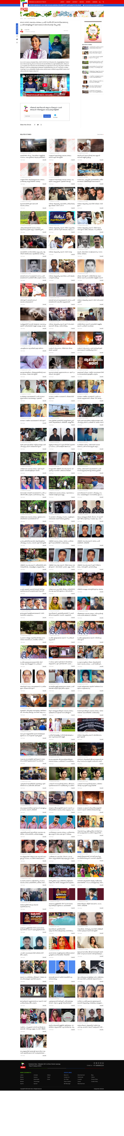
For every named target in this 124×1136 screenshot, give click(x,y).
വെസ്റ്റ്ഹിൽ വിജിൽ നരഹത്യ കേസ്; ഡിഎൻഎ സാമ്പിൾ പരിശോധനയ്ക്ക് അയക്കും (61, 470)
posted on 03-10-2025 (83, 418)
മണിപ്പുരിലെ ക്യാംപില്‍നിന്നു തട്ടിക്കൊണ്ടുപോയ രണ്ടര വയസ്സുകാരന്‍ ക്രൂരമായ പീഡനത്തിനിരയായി (62, 882)
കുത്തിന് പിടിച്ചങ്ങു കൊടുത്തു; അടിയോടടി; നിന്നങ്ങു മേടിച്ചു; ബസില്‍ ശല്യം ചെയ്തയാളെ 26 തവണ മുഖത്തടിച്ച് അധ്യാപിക (33, 711)
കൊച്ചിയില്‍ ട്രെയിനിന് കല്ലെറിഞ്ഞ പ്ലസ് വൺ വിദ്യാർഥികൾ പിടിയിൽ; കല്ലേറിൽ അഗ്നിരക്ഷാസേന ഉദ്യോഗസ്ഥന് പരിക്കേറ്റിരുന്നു (61, 421)
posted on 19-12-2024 (26, 731)
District (74, 2)
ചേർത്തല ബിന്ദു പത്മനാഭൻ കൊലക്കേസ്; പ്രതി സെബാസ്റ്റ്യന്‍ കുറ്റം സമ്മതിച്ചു (88, 445)
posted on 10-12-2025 (26, 225)
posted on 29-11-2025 (26, 273)
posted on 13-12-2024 (54, 732)
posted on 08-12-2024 (54, 781)
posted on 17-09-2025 (83, 514)
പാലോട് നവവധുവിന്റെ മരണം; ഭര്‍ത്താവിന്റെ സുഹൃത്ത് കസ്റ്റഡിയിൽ (89, 784)
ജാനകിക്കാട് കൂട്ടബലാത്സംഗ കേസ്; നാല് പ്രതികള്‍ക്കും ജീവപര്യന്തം (33, 1002)
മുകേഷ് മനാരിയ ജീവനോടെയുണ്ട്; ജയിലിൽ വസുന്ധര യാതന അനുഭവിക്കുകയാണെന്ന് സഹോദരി (90, 953)
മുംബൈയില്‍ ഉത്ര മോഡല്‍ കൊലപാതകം (29, 204)
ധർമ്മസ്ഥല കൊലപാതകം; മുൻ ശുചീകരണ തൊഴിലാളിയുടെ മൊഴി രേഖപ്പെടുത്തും (32, 470)
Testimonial (80, 1077)
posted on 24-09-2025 (26, 466)
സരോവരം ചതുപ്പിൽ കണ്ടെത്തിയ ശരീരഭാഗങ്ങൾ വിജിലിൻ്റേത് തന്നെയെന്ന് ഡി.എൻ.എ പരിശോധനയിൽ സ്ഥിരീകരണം (90, 180)
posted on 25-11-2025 (83, 297)
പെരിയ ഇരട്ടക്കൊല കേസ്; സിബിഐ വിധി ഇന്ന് (89, 639)
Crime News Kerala (31, 18)
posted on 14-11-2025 (54, 345)
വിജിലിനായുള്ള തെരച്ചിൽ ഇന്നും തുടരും (90, 589)
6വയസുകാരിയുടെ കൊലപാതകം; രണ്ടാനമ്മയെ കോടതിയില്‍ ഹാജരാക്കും (90, 712)
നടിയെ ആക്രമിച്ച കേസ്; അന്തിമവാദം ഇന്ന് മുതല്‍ (89, 736)
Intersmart (102, 1088)
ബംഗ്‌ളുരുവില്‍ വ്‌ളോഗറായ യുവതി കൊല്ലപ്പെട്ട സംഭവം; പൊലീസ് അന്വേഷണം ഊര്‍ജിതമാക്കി (33, 857)
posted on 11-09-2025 (26, 586)
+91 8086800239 (98, 1065)
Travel (48, 1077)
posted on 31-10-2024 (54, 950)
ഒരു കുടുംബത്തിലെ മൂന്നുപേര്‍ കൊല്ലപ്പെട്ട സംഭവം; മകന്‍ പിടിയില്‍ (33, 809)
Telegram (55, 117)
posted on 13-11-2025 (83, 345)
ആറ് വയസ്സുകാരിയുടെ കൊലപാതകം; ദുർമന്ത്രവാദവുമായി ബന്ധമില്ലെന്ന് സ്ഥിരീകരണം (61, 712)
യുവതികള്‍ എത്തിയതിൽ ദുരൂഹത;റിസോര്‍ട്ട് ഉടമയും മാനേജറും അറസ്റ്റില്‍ (61, 930)
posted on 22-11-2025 (26, 345)
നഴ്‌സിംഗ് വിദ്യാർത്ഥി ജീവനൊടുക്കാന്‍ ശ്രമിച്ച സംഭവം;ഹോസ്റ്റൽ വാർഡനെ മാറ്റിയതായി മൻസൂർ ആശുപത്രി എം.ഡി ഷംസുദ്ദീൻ (90, 760)
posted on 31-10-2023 (26, 998)
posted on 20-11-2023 (83, 974)
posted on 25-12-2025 (54, 153)
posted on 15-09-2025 (54, 538)
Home (21, 18)
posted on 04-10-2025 (54, 418)
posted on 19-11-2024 (54, 901)
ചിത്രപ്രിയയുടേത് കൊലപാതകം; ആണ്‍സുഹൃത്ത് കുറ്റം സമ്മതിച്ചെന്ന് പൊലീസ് (31, 229)
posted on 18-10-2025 (83, 370)
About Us (66, 1075)
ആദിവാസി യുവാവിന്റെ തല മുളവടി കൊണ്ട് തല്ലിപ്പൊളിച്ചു (88, 156)
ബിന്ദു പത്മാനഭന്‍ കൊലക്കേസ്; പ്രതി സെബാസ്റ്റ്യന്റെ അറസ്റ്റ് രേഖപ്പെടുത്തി (89, 469)
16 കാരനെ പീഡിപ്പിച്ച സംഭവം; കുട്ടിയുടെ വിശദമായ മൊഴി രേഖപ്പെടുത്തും (61, 518)
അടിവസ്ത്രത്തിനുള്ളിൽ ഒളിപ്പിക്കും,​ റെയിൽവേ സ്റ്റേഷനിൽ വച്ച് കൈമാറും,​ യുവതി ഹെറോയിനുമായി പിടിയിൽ (61, 1026)
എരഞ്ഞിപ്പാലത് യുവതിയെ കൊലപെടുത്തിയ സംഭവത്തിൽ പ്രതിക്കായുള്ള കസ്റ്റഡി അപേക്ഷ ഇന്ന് (32, 833)
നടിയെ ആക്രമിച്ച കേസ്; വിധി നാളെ (60, 252)
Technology (36, 1081)
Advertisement (81, 1075)
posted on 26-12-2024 (54, 659)
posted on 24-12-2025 (83, 153)
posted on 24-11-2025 (83, 321)
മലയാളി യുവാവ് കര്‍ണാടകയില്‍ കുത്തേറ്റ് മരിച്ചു (60, 978)
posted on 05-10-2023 (83, 998)
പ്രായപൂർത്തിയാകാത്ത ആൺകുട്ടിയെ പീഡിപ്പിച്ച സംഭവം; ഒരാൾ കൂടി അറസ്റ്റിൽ (33, 542)
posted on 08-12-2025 (54, 225)
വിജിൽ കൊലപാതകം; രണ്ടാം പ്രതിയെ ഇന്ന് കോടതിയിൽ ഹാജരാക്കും (61, 542)
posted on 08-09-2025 (26, 610)
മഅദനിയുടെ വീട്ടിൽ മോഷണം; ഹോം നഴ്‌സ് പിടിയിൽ (89, 904)
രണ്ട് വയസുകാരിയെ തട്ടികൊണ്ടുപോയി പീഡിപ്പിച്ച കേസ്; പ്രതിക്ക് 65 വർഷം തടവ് (90, 421)
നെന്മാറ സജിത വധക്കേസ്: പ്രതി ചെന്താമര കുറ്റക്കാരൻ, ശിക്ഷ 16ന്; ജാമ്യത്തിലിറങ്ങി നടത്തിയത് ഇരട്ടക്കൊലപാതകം (89, 397)
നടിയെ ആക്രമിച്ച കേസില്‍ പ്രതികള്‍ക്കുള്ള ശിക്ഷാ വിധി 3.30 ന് (62, 204)
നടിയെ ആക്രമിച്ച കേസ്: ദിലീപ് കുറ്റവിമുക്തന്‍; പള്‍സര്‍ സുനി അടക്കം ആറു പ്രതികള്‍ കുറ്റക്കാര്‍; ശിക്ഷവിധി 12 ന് (62, 229)
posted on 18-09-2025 (26, 514)
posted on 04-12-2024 (54, 805)
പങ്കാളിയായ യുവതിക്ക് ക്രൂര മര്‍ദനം (31, 348)
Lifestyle (36, 1075)
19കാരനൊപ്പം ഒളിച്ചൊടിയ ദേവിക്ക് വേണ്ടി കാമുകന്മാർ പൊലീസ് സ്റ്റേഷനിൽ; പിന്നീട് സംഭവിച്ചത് (90, 832)
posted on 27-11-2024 (26, 854)
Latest (62, 2)
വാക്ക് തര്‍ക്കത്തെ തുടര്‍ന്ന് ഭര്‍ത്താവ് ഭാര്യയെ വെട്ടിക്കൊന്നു (90, 687)
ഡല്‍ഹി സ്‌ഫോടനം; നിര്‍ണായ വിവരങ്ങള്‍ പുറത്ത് (61, 349)
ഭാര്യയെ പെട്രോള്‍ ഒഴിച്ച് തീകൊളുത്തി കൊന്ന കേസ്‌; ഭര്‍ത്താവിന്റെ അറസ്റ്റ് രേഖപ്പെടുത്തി (89, 809)
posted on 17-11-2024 (83, 926)
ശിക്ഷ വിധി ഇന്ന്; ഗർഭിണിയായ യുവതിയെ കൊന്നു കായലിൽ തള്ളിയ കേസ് (90, 277)
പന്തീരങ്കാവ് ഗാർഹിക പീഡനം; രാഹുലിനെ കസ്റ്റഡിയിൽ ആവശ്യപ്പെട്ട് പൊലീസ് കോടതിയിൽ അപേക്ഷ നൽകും (62, 857)
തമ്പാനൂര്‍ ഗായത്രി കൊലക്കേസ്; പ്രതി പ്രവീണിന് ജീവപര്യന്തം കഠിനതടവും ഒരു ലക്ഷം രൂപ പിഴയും (33, 494)
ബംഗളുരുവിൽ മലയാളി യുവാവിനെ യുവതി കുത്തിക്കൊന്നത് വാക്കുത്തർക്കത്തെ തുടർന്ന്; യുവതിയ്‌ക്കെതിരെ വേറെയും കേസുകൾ (33, 1052)
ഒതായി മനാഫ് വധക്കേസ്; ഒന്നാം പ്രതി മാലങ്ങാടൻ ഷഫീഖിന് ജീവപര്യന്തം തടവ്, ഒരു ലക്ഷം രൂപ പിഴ (33, 277)
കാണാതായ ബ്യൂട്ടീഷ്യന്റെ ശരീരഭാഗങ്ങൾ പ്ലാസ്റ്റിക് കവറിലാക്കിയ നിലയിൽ (61, 954)
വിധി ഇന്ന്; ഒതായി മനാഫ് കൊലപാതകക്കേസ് (28, 301)
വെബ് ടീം (27, 30)
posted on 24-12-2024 (83, 659)
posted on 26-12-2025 (26, 153)
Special (35, 1083)
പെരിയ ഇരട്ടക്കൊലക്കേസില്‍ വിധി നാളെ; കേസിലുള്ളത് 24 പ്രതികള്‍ (31, 663)
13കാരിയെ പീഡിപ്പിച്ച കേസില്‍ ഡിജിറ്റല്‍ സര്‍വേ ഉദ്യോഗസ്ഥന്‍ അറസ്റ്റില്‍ (90, 930)
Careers (94, 2)
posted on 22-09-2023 (26, 1024)
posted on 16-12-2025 (83, 177)
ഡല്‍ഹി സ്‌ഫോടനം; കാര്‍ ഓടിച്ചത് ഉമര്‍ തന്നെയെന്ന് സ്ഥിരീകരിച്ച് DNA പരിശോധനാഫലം (89, 349)
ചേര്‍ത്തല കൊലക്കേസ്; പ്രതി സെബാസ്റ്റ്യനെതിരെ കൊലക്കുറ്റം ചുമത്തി (32, 397)
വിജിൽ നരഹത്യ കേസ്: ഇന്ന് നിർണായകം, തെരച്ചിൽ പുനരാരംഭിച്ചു (89, 566)
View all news (100, 134)
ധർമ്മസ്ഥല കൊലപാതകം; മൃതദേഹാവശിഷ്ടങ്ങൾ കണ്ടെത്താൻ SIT (33, 518)
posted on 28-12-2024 (54, 635)
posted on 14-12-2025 (26, 201)
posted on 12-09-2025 (54, 562)
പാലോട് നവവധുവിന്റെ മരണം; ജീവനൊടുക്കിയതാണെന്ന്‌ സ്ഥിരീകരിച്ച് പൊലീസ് (62, 784)
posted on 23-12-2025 (54, 177)
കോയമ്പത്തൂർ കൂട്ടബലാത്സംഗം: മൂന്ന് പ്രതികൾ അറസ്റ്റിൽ (62, 373)
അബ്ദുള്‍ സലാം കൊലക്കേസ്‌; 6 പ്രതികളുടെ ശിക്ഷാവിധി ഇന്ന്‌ (33, 687)
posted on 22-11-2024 (83, 878)
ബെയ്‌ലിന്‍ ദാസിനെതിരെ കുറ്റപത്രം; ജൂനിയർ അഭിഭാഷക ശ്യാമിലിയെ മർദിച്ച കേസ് (33, 253)
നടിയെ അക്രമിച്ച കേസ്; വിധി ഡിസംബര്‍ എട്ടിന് (90, 301)
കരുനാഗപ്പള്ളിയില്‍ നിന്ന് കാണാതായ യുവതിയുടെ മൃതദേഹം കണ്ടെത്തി (61, 904)
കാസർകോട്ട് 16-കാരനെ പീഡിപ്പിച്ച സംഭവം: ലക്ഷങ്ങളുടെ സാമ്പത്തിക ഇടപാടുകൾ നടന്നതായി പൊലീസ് (89, 494)
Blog (92, 1075)
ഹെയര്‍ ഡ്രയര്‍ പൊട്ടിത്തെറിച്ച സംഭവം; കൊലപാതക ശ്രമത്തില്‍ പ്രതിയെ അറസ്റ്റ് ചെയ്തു (33, 882)
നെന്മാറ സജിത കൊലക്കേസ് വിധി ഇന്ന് (32, 420)
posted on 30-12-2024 (83, 611)
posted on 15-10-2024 (26, 974)
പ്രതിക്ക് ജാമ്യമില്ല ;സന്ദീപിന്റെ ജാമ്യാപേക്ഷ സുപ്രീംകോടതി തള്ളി (61, 736)
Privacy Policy (94, 1079)
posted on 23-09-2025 (54, 466)
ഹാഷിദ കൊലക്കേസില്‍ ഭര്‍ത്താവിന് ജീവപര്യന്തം (31, 954)
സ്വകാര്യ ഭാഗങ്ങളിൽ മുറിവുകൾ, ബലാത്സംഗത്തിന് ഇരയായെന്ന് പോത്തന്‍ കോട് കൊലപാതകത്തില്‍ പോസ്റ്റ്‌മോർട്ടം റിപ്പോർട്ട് (33, 760)
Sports (88, 2)
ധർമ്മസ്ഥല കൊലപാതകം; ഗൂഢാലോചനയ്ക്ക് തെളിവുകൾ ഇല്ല (61, 494)
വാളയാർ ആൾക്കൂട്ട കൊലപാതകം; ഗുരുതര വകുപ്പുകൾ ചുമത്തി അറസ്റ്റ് (61, 180)
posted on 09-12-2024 (26, 781)
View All (44, 159)
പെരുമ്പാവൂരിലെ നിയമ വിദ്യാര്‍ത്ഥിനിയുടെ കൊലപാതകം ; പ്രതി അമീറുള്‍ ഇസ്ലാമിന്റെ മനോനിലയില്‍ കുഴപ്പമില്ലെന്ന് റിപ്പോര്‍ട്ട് (90, 663)
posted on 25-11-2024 (83, 854)
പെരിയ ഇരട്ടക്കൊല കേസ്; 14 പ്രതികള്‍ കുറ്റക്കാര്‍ (61, 639)
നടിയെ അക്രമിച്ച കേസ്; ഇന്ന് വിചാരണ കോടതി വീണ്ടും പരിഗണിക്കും (61, 325)
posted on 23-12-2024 (26, 684)
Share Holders (67, 1081)
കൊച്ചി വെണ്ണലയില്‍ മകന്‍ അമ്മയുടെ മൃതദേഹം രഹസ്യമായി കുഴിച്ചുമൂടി (32, 735)
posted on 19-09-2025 (54, 490)
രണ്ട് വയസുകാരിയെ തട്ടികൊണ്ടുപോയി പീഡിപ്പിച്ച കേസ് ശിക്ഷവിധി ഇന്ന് (33, 445)
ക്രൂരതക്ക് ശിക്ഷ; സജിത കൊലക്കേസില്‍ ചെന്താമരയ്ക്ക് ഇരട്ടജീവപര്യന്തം (90, 373)
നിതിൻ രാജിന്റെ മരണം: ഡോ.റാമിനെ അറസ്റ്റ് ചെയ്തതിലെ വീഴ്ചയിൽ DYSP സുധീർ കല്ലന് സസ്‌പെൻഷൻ (55, 5)
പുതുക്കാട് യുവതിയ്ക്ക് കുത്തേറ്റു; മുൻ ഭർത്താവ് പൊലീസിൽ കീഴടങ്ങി (32, 784)
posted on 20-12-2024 (83, 684)
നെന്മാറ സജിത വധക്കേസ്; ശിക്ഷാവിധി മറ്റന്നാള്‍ (61, 397)
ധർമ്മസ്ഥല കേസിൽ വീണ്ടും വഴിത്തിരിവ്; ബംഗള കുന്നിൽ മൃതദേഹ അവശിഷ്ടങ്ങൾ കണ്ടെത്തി (62, 590)
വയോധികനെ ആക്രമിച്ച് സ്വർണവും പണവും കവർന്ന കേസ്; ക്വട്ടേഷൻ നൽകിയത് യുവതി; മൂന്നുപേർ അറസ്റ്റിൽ (90, 1026)
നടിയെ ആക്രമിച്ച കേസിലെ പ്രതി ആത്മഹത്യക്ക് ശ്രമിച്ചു (62, 277)
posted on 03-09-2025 (54, 610)
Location (80, 1079)
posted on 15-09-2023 (54, 1022)
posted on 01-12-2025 (83, 249)
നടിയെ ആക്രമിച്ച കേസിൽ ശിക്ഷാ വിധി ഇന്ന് (90, 204)
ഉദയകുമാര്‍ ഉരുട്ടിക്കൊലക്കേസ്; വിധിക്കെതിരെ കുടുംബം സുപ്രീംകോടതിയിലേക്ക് (32, 614)
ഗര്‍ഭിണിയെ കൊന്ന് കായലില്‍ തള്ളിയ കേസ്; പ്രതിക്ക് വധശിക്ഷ (89, 325)
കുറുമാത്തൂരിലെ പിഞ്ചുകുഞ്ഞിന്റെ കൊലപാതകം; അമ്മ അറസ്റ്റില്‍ (33, 373)
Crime (25, 18)
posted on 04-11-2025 (54, 370)
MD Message (67, 1083)
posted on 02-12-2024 (54, 829)
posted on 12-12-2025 (54, 201)
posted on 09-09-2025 (54, 586)
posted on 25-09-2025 (54, 442)
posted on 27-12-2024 (26, 659)
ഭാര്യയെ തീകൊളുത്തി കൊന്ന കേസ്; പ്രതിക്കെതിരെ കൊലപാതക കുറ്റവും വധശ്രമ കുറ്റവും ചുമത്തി (62, 809)
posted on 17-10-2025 (26, 394)
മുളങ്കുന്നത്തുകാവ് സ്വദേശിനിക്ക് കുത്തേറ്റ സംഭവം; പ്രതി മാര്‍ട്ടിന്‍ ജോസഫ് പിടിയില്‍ (62, 445)
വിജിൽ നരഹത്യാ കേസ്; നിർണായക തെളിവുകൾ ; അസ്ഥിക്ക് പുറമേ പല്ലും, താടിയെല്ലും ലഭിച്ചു (62, 566)
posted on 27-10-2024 (83, 949)
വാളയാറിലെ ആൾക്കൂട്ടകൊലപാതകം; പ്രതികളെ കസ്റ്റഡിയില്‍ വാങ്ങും (32, 180)
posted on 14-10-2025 (83, 394)
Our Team (66, 1079)
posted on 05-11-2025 (26, 370)
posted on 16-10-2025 (54, 394)
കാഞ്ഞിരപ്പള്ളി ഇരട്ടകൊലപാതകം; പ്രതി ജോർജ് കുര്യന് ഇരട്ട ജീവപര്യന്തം (61, 687)
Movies (82, 2)
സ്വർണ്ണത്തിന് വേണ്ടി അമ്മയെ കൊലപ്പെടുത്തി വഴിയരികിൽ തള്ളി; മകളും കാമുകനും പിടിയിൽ (33, 325)
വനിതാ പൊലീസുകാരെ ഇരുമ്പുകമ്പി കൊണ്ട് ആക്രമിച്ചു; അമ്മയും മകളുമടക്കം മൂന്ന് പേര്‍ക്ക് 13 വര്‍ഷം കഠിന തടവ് (90, 1002)
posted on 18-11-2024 (54, 926)
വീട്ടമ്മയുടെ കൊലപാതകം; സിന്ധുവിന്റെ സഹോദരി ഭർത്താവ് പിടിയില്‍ (90, 614)
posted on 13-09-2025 (83, 538)
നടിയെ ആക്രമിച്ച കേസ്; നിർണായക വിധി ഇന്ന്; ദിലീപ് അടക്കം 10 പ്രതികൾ (89, 229)
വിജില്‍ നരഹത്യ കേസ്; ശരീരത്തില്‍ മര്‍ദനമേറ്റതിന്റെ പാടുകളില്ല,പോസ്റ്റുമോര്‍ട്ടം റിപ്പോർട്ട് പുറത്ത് (33, 566)
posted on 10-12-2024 (26, 756)
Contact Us (66, 1077)
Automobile (36, 1079)
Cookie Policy (94, 1081)
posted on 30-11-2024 (83, 828)
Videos (49, 1075)
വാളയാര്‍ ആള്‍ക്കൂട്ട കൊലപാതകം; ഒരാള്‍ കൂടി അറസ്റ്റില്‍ (60, 156)
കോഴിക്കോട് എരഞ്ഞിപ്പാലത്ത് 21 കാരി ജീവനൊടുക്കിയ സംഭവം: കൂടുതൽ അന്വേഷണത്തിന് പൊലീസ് (61, 614)
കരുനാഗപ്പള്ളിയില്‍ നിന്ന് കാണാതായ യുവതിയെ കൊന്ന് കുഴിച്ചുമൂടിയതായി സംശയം (32, 929)
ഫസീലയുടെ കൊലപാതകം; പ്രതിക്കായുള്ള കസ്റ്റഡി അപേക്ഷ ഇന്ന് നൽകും (62, 833)
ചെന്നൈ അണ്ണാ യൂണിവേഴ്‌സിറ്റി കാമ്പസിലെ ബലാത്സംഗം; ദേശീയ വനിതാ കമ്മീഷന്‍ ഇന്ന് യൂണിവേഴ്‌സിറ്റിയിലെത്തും (32, 639)
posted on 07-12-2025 (26, 249)
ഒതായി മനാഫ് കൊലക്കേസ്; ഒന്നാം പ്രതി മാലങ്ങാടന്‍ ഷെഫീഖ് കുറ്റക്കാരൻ (62, 301)
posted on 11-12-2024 (83, 732)
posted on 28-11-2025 (54, 297)
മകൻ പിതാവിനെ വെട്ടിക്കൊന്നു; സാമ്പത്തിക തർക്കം (90, 253)
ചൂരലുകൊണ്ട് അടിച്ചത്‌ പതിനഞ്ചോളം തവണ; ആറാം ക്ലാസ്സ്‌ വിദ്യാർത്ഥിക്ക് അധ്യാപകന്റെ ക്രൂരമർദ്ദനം (61, 1002)
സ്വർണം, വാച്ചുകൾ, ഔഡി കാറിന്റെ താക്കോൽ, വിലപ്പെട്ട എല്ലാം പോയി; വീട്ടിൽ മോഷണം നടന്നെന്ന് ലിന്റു (33, 1028)
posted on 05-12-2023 (54, 974)
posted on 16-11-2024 (26, 950)
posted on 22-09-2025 (26, 490)
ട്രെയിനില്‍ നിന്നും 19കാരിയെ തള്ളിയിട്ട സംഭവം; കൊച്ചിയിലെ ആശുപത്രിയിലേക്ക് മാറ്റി (32, 156)
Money (68, 2)
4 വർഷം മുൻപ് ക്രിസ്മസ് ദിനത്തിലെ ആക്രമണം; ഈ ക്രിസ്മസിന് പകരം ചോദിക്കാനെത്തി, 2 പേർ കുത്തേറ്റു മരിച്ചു (62, 663)
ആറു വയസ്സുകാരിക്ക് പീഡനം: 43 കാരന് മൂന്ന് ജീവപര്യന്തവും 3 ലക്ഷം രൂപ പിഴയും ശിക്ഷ (90, 518)
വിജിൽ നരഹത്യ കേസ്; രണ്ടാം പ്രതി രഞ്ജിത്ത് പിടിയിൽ (88, 542)
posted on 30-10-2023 (54, 998)
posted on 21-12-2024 (54, 684)
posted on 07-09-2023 (26, 1048)
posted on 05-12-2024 (26, 805)
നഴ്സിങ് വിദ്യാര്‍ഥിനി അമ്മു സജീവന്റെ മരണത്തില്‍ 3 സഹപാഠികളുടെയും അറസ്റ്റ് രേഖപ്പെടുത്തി (90, 882)
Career (79, 1081)
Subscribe (47, 116)
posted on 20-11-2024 (26, 902)
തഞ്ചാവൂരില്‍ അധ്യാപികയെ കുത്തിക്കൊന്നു (29, 906)
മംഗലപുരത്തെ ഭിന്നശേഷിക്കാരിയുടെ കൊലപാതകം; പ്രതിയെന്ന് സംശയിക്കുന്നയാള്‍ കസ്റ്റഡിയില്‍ (61, 760)
